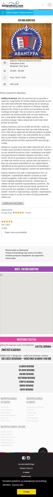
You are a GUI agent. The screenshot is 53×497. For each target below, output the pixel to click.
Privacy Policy (26, 468)
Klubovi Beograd (26, 366)
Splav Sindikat (6, 421)
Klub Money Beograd (8, 415)
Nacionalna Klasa (32, 421)
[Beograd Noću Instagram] (28, 457)
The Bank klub (31, 412)
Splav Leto (4, 418)
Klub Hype (29, 415)
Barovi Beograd (26, 385)
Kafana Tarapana (7, 434)
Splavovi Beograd (26, 370)
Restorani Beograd (26, 377)
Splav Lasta (5, 407)
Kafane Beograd (12, 13)
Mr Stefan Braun (32, 418)
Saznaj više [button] (17, 485)
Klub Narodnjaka (7, 445)
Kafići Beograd (26, 389)
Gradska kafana (6, 432)
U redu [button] (27, 492)
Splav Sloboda (6, 412)
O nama (26, 472)
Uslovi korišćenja (26, 464)
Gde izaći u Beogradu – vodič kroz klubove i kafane (26, 358)
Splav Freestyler (6, 410)
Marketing (26, 476)
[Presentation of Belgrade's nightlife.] (13, 4)
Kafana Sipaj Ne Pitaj (8, 443)
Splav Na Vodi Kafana (8, 437)
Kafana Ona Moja (7, 440)
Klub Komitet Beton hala (35, 407)
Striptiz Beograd (26, 381)
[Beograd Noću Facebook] (23, 457)
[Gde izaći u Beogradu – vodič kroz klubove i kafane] (24, 355)
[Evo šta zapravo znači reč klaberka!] (17, 345)
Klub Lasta (30, 410)
